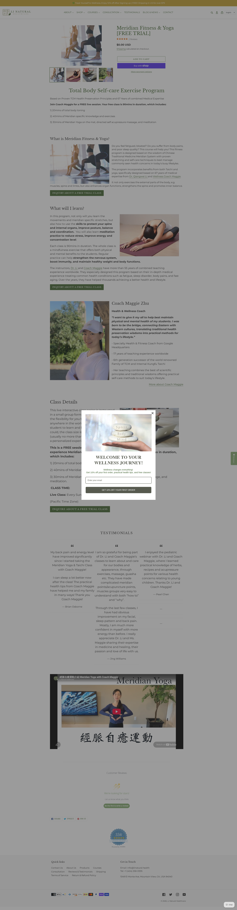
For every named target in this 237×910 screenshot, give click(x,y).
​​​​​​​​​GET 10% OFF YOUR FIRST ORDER (118, 490)
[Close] (153, 413)
